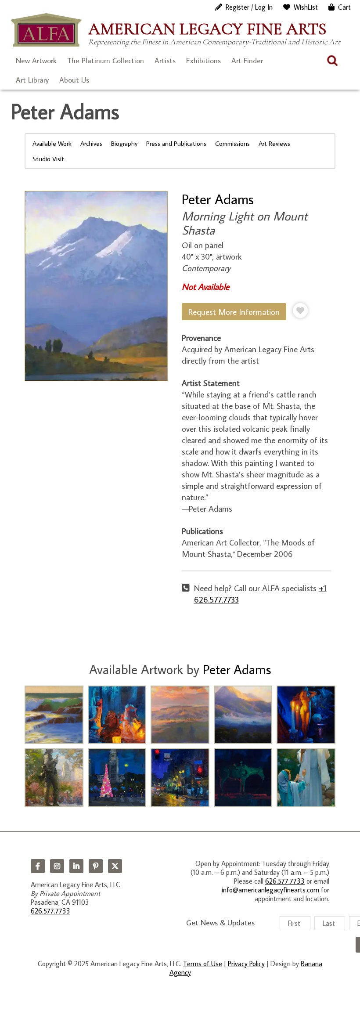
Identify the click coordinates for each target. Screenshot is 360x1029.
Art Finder (247, 60)
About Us (74, 80)
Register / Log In (249, 7)
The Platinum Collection (105, 60)
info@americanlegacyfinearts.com (270, 889)
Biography (124, 143)
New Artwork (36, 60)
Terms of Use (202, 963)
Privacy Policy (246, 963)
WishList (306, 7)
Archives (91, 143)
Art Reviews (274, 143)
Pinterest (96, 866)
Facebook (38, 866)
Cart (344, 7)
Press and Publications (176, 143)
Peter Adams (218, 199)
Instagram (57, 866)
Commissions (232, 143)
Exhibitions (203, 60)
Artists (165, 60)
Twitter (115, 866)
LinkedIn (76, 866)
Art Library (32, 80)
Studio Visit (48, 159)
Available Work (52, 143)
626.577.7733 (50, 910)
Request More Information (234, 311)
